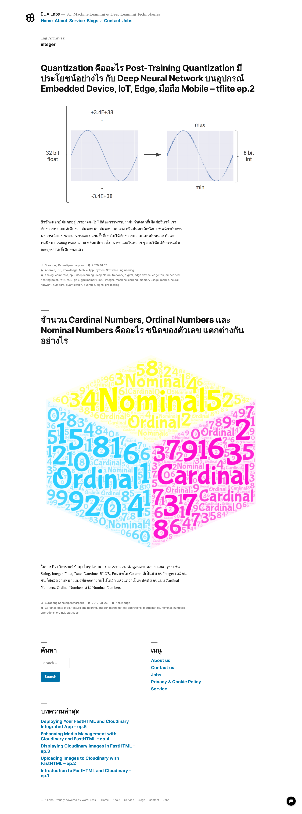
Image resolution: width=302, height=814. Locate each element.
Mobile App (86, 270)
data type (63, 607)
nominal (167, 607)
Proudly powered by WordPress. (76, 800)
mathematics (151, 607)
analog (49, 275)
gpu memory (89, 280)
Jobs (127, 20)
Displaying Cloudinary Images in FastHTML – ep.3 (88, 748)
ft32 (69, 280)
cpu (72, 275)
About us (160, 660)
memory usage (149, 280)
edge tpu (158, 275)
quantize (89, 284)
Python (100, 270)
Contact (112, 20)
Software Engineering (120, 270)
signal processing (108, 284)
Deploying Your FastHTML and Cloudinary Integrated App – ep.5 (85, 724)
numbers (58, 284)
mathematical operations (125, 607)
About (61, 20)
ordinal (60, 612)
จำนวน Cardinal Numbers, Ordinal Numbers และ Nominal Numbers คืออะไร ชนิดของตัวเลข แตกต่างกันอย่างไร (142, 330)
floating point (49, 280)
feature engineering (84, 607)
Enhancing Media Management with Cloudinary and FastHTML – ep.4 (78, 736)
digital (129, 275)
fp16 (62, 280)
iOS (59, 270)
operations (48, 612)
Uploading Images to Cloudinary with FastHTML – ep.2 (80, 761)
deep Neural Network (109, 275)
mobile (164, 280)
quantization (74, 284)
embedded (173, 275)
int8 (100, 280)
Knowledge (70, 270)
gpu (76, 280)
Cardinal (50, 607)
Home (47, 20)
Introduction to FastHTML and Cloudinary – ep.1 (86, 773)
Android (50, 270)
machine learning (127, 280)
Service (77, 20)
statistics (72, 612)
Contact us (162, 667)
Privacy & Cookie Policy (176, 681)
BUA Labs (50, 14)
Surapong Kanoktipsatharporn (64, 265)
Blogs (92, 20)
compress (61, 275)
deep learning (85, 275)
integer (109, 280)
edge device (143, 275)
